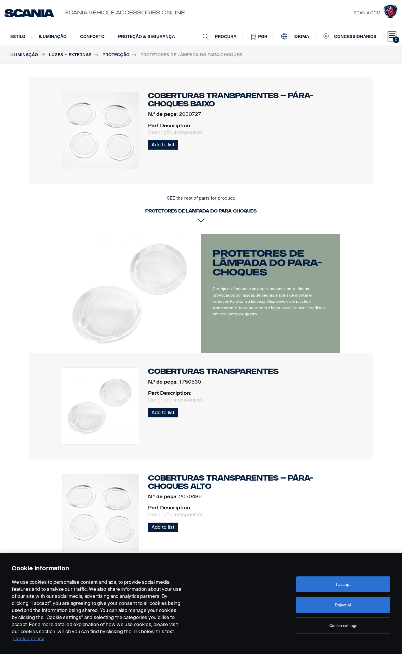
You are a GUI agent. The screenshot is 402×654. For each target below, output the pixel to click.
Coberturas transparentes (213, 371)
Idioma (300, 36)
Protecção (115, 54)
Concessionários (355, 36)
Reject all (343, 605)
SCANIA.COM (366, 13)
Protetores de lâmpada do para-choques (267, 263)
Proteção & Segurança (146, 36)
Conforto (92, 36)
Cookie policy (28, 638)
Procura (225, 36)
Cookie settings (343, 625)
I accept (343, 584)
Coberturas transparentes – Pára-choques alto (230, 482)
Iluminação (53, 36)
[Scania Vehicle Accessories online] (29, 13)
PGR (262, 36)
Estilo (17, 36)
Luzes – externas (70, 54)
